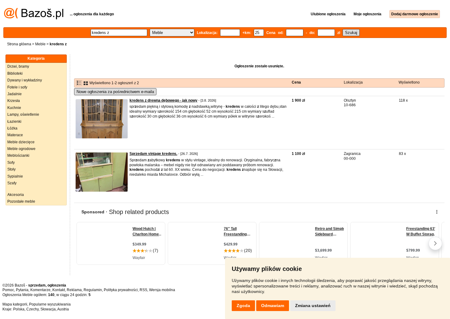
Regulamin (93, 290)
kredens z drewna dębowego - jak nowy (163, 100)
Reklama (74, 290)
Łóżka (12, 128)
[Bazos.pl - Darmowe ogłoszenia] (33, 18)
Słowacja (48, 309)
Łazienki (14, 121)
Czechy (32, 309)
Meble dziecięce (21, 142)
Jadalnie (14, 94)
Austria (63, 309)
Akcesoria (15, 195)
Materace (15, 135)
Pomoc (8, 290)
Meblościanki (18, 155)
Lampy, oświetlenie (23, 114)
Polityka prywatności (121, 290)
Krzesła (13, 101)
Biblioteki (15, 73)
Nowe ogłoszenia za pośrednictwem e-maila (115, 91)
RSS (143, 290)
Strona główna (19, 44)
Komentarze (40, 290)
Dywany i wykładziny (24, 80)
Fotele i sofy (17, 87)
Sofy (11, 162)
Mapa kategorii (14, 304)
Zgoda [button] (243, 305)
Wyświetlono (409, 82)
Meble (40, 44)
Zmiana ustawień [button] (313, 305)
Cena (296, 82)
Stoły (11, 169)
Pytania (22, 290)
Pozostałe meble (21, 201)
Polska (18, 309)
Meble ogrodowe (21, 149)
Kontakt (58, 290)
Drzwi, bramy (18, 66)
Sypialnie (15, 176)
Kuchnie (14, 108)
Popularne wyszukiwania (50, 304)
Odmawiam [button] (272, 305)
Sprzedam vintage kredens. (153, 154)
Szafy (12, 183)
